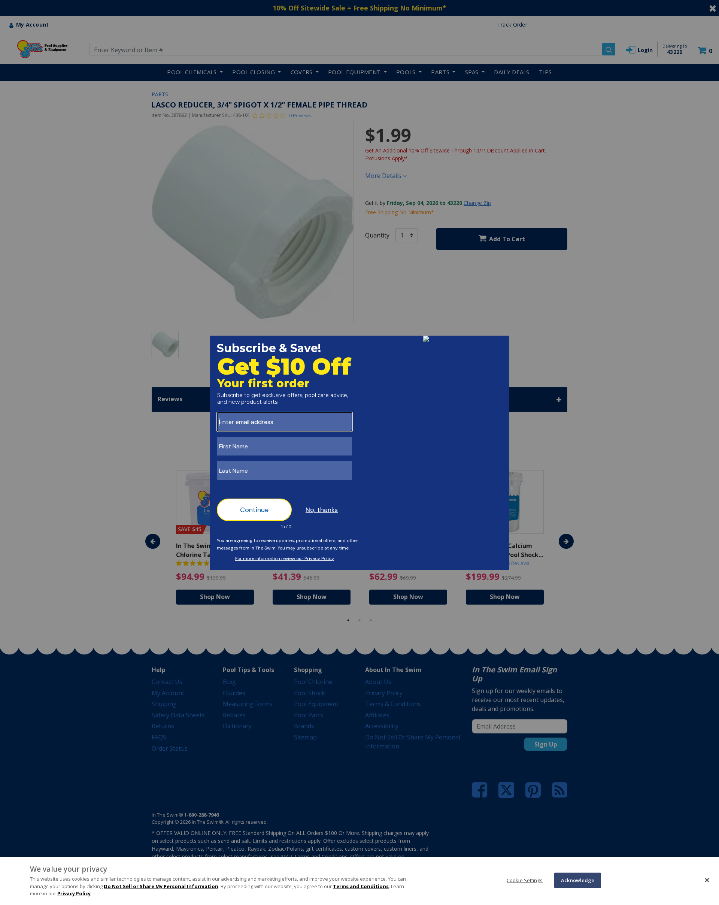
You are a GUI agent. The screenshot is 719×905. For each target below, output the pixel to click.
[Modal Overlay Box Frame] (359, 453)
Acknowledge (577, 880)
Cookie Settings (525, 880)
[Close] (707, 880)
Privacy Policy (74, 893)
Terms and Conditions (361, 886)
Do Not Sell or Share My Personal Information (161, 886)
